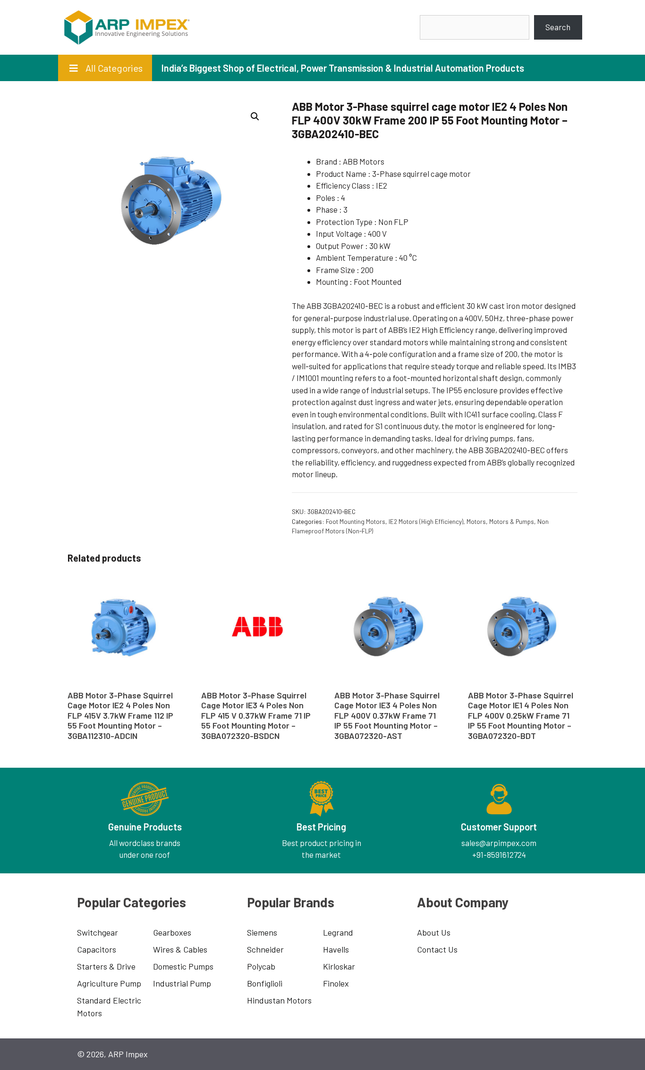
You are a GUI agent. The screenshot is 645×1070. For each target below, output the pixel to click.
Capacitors (96, 949)
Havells (336, 949)
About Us (433, 932)
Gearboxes (172, 932)
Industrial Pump (182, 983)
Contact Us (437, 949)
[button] (254, 116)
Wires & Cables (180, 949)
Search (557, 27)
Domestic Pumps (183, 966)
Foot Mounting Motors (355, 521)
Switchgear (97, 932)
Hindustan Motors (279, 1000)
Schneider (265, 949)
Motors (476, 521)
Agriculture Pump (109, 983)
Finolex (336, 983)
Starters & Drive (106, 966)
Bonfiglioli (264, 983)
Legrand (338, 932)
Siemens (262, 932)
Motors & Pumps (511, 521)
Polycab (261, 966)
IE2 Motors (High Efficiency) (426, 521)
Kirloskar (339, 966)
